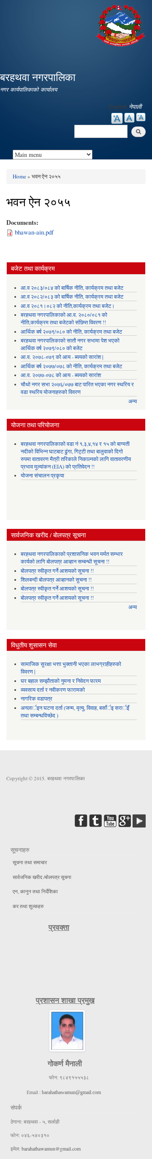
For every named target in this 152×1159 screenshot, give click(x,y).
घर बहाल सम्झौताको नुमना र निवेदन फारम (61, 681)
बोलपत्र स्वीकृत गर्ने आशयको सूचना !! (57, 570)
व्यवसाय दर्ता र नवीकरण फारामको (53, 689)
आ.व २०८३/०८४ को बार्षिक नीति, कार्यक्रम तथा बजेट (72, 287)
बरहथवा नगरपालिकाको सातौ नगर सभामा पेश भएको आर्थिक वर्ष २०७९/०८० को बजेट (70, 344)
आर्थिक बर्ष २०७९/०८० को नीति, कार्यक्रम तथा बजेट (71, 331)
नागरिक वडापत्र (36, 698)
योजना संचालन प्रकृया (42, 475)
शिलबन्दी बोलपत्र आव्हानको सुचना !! (56, 579)
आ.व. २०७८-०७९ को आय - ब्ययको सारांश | (62, 357)
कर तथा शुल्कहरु (28, 906)
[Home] (121, 24)
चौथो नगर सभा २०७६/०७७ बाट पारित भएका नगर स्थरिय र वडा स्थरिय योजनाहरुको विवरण (77, 388)
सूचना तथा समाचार (30, 862)
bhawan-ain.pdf (34, 232)
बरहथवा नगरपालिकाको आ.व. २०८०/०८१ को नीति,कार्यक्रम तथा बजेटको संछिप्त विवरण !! (64, 318)
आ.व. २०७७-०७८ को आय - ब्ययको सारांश (61, 375)
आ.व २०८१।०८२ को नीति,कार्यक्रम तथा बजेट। (68, 306)
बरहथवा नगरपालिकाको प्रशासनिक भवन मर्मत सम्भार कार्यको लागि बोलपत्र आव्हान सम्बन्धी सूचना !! (72, 557)
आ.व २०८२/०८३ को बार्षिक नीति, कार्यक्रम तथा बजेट (72, 296)
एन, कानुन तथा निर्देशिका (35, 891)
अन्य (132, 401)
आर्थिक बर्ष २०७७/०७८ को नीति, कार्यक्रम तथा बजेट (71, 366)
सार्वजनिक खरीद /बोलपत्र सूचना (42, 876)
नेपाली (135, 106)
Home (19, 176)
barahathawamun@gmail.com (71, 1092)
